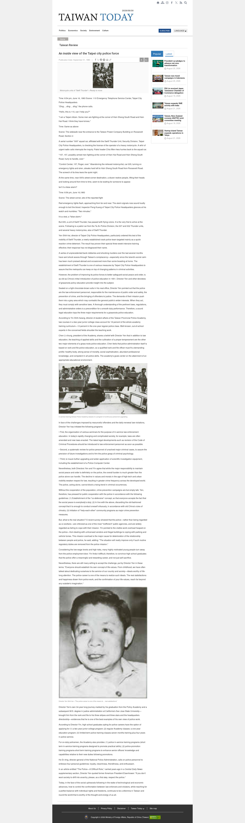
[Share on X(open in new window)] (98, 59)
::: (58, 6)
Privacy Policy (106, 808)
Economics (73, 30)
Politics (62, 30)
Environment (94, 30)
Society (83, 30)
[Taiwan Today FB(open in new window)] (172, 3)
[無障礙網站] (155, 817)
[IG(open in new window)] (167, 3)
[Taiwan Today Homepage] (158, 3)
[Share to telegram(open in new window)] (104, 59)
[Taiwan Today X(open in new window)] (176, 3)
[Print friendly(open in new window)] (107, 59)
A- (142, 59)
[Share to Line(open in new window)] (100, 59)
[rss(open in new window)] (181, 3)
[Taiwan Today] (95, 17)
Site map (153, 808)
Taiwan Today (137, 808)
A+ (146, 59)
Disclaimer (121, 808)
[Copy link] (110, 59)
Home (62, 39)
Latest (169, 53)
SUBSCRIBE (165, 30)
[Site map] (163, 3)
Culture (105, 30)
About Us (92, 808)
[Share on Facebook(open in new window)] (95, 59)
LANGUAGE (179, 30)
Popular (157, 53)
